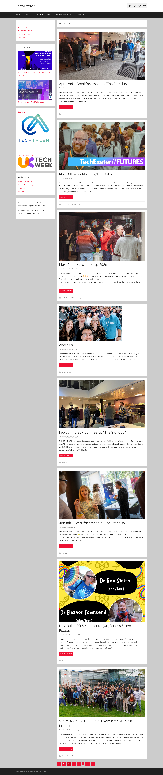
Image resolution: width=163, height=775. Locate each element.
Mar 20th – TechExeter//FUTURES (85, 174)
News (18, 15)
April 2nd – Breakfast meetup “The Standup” (93, 84)
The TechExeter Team (63, 15)
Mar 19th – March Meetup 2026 (83, 264)
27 (87, 764)
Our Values (80, 15)
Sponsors (21, 112)
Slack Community (24, 188)
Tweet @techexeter (25, 181)
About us (66, 345)
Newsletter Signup (25, 31)
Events (64, 204)
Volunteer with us (24, 27)
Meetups (64, 114)
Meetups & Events (43, 15)
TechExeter (25, 5)
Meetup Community (25, 185)
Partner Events (66, 661)
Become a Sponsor (25, 24)
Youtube (21, 192)
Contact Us (22, 38)
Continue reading (66, 107)
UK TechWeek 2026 (73, 204)
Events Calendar (24, 34)
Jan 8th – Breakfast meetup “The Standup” (92, 523)
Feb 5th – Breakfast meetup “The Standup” (92, 432)
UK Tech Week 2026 (25, 156)
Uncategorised (80, 298)
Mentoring (28, 15)
